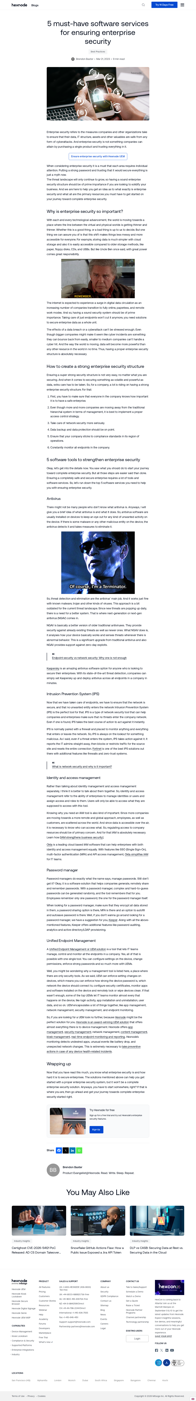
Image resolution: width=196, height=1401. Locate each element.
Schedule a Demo (134, 1291)
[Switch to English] (193, 1399)
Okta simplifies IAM (136, 854)
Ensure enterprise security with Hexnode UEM (98, 156)
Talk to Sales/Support (136, 1287)
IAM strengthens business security (82, 837)
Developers (44, 1328)
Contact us (105, 1301)
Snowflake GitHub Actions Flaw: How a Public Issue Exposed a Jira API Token (97, 1250)
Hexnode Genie (19, 1313)
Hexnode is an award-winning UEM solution (102, 1022)
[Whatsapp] (79, 1150)
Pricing (42, 1291)
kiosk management (58, 1036)
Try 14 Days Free (164, 4)
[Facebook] (59, 1150)
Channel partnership (136, 1317)
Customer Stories (47, 1301)
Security (104, 1291)
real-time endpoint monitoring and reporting (98, 1036)
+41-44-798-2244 (72, 1308)
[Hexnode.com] (19, 5)
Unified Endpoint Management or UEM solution (77, 949)
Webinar (43, 1310)
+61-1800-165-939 (73, 1299)
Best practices (98, 51)
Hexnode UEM (18, 1289)
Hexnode (120, 1017)
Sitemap (104, 1305)
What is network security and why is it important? (82, 766)
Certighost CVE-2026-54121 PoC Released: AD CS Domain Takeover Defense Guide (35, 1250)
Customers (44, 1296)
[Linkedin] (72, 1150)
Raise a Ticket (133, 1305)
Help (41, 1314)
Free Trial (43, 1337)
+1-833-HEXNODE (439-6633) (75, 1288)
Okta (49, 844)
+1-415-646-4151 (68, 1317)
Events (103, 1319)
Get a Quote (132, 1301)
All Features (44, 1287)
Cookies (41, 1396)
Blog (102, 1310)
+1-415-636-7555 (73, 1313)
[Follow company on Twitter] (161, 1350)
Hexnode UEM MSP (21, 1317)
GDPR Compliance (109, 1296)
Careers (104, 1324)
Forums (42, 1324)
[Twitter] (66, 1150)
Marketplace (45, 1333)
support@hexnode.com (74, 1322)
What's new (45, 1342)
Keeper (113, 920)
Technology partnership (137, 1322)
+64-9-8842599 (71, 1303)
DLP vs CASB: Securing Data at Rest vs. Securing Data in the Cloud (156, 1250)
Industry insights (22, 1241)
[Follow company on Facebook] (156, 1350)
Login (137, 1338)
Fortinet (97, 748)
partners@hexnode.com (77, 1326)
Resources (44, 1305)
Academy (43, 1319)
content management (134, 1031)
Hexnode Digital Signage (24, 1308)
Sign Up (96, 1129)
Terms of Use (18, 1396)
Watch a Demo (133, 1296)
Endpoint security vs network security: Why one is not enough (89, 657)
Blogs (34, 5)
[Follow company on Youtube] (172, 1350)
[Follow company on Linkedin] (166, 1350)
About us (104, 1287)
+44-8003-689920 (74, 1294)
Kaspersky (53, 668)
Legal (103, 1328)
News (103, 1314)
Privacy (31, 1396)
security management (77, 1031)
